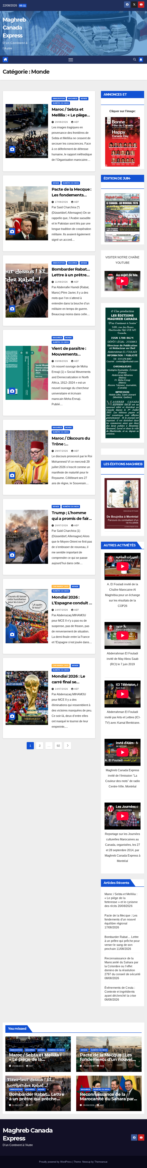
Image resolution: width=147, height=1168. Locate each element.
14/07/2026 (62, 610)
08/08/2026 (89, 1105)
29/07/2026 (62, 451)
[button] (134, 59)
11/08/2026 (61, 282)
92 (58, 745)
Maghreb (72, 99)
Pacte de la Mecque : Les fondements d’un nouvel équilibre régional (121, 919)
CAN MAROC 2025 (60, 586)
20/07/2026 (62, 525)
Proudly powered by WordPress (55, 1161)
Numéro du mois (61, 103)
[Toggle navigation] (70, 59)
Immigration (59, 99)
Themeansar (100, 1161)
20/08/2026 (62, 122)
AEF (76, 122)
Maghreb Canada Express (14, 27)
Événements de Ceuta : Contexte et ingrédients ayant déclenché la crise (120, 991)
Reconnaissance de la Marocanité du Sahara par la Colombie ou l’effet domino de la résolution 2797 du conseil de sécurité (122, 966)
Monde (84, 99)
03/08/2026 (62, 361)
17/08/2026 (62, 202)
